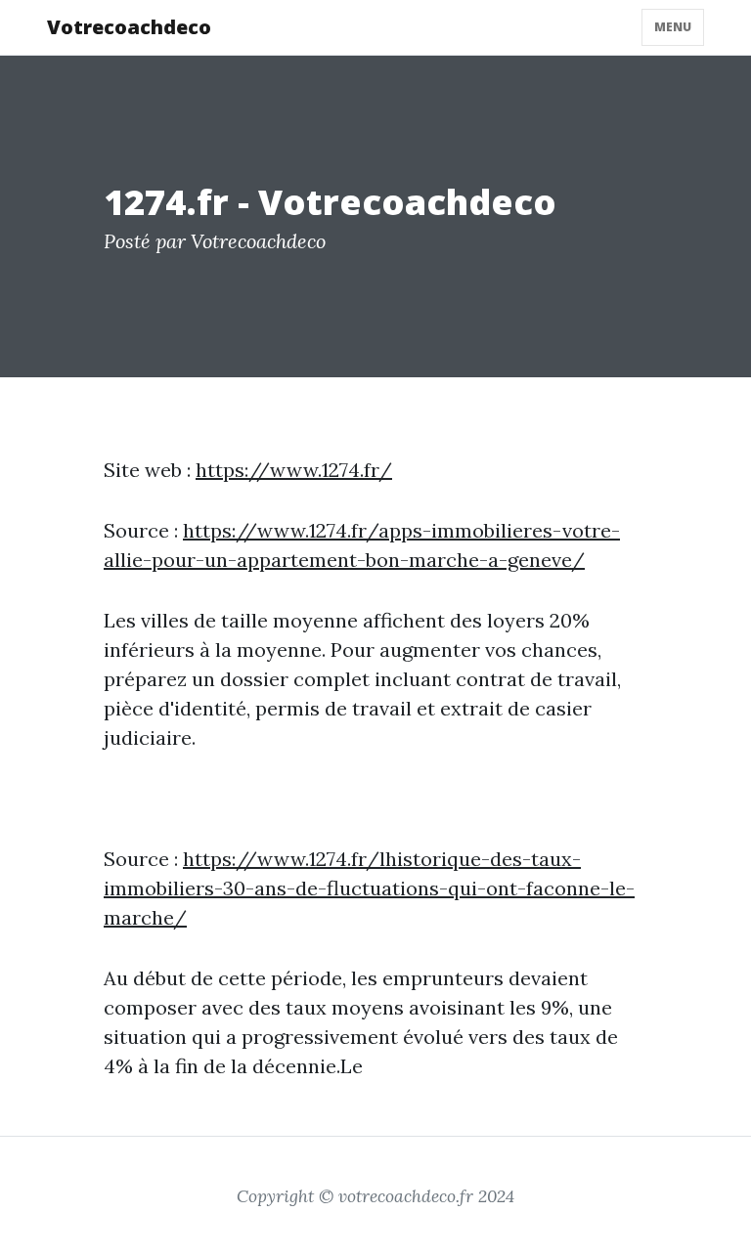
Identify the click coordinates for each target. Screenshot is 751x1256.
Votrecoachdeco (129, 27)
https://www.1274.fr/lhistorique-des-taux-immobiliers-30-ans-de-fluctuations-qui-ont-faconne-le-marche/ (369, 888)
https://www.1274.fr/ (294, 469)
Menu (672, 27)
